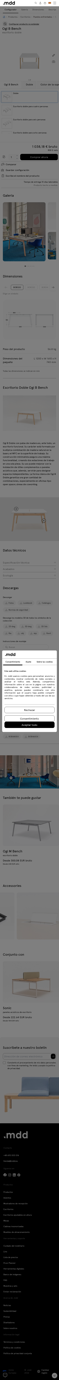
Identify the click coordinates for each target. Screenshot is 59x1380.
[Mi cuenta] (40, 3)
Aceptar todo (29, 725)
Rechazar (29, 710)
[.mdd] (9, 3)
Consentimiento (29, 718)
